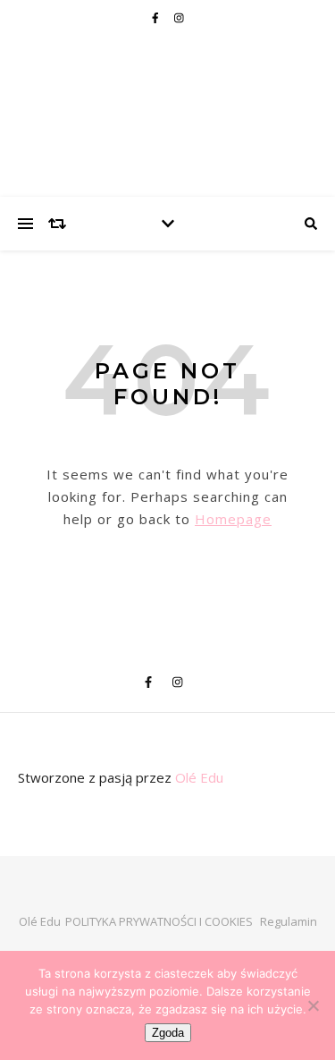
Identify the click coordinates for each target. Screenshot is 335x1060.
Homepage (233, 519)
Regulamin (288, 921)
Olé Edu (199, 777)
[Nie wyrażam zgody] (313, 1005)
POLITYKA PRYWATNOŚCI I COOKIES (159, 921)
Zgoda (168, 1032)
